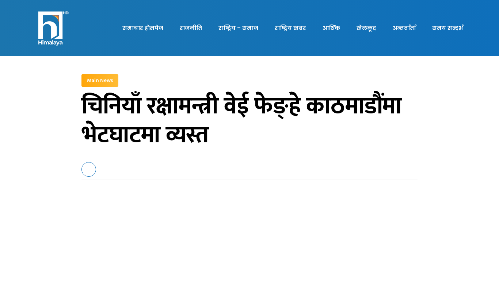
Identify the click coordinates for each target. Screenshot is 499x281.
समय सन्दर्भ (447, 28)
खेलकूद (366, 28)
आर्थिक (331, 28)
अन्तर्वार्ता (404, 28)
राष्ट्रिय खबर (290, 28)
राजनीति (191, 28)
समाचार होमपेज (142, 28)
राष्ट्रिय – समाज (238, 28)
